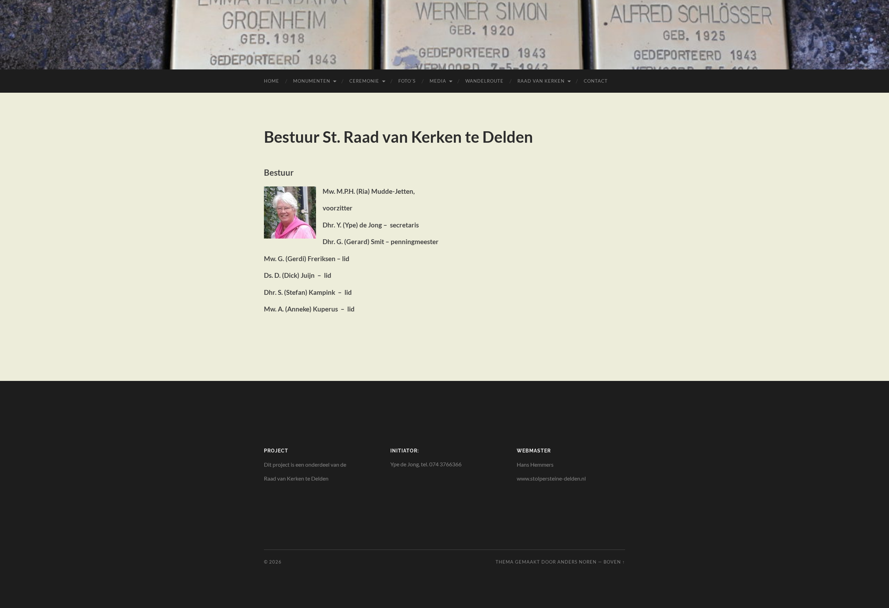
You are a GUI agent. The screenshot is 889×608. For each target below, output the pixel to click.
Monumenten (311, 81)
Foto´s (407, 81)
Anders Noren (577, 562)
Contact (596, 81)
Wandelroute (484, 81)
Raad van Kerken (541, 81)
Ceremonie (364, 81)
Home (271, 81)
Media (438, 81)
